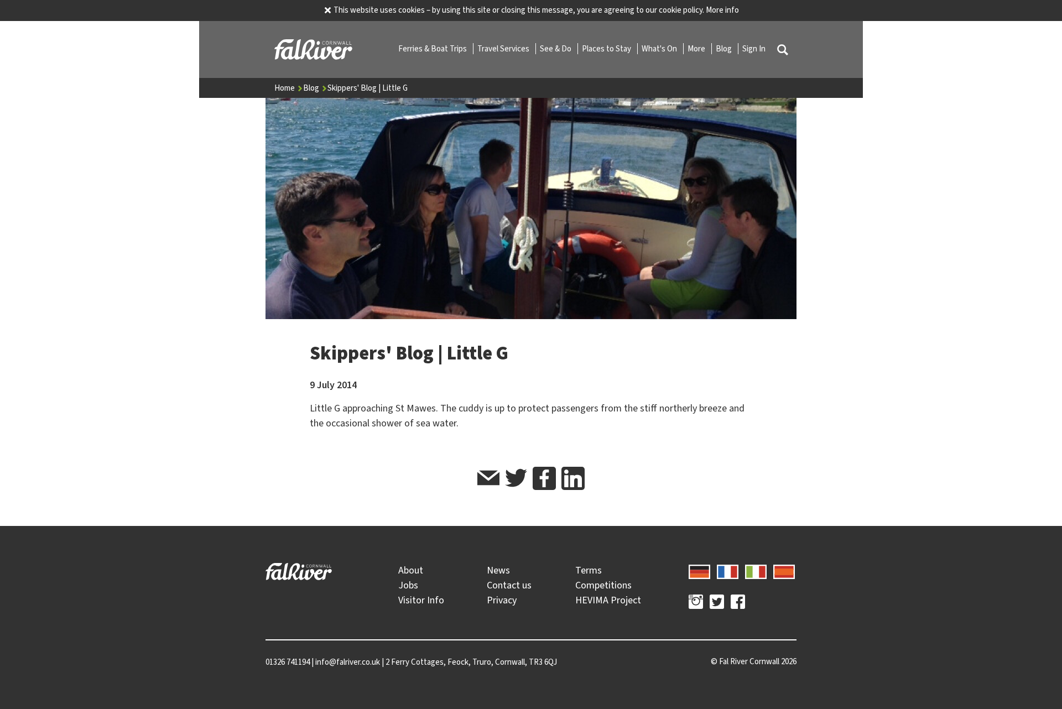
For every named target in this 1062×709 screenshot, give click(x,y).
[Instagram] (696, 603)
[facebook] (544, 478)
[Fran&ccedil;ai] (727, 570)
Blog (724, 48)
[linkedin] (573, 478)
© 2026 (753, 661)
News (498, 570)
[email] (488, 480)
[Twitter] (717, 603)
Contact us (509, 585)
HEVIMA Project (608, 600)
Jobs (408, 585)
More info (722, 9)
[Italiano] (756, 570)
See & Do (556, 48)
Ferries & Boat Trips (433, 48)
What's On (660, 48)
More (697, 48)
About (410, 570)
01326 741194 (288, 662)
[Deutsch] (699, 570)
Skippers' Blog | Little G (367, 87)
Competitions (603, 585)
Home (285, 87)
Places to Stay (607, 48)
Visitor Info (421, 600)
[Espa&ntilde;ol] (784, 570)
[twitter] (516, 480)
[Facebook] (738, 603)
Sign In (754, 48)
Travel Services (504, 48)
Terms (588, 570)
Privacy (502, 600)
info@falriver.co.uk (347, 662)
